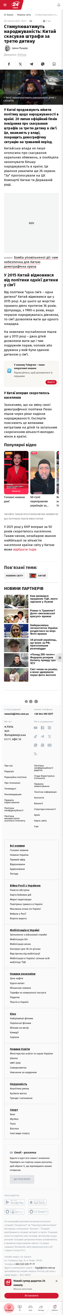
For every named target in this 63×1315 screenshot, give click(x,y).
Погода (14, 873)
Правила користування (11, 801)
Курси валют (17, 983)
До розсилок (22, 1179)
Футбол (14, 1119)
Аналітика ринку (19, 1088)
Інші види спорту (20, 1133)
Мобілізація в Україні (24, 930)
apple (38, 1202)
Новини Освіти (20, 1049)
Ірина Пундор (20, 48)
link (35, 728)
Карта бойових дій (20, 894)
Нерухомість (18, 1084)
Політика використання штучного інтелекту (14, 818)
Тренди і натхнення (21, 1098)
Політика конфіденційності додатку (43, 768)
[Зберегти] (54, 64)
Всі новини (17, 845)
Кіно (13, 1013)
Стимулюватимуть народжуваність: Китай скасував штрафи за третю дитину (46, 15)
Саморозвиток (18, 1067)
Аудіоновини (17, 869)
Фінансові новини (20, 987)
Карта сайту (40, 821)
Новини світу (24, 15)
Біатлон (14, 1128)
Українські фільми (20, 1022)
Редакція (9, 771)
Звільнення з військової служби (28, 934)
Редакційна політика (15, 777)
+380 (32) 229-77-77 (24, 1264)
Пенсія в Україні (19, 1002)
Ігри (36, 826)
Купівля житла (18, 1093)
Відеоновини (17, 864)
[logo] (15, 4)
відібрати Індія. (24, 549)
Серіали (14, 1037)
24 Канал (9, 15)
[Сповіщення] (59, 5)
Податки (15, 997)
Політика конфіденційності (13, 809)
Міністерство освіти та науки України (31, 1053)
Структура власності (45, 809)
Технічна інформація (45, 792)
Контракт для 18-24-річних (25, 948)
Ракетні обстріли (19, 889)
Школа (14, 1058)
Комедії (14, 1032)
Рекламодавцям (12, 794)
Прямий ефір (17, 859)
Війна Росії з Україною (25, 885)
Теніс (13, 1123)
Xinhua (22, 54)
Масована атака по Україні (25, 908)
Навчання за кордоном (23, 1072)
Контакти (39, 798)
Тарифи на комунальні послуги (28, 992)
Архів (37, 815)
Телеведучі (10, 789)
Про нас (8, 766)
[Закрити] (56, 1281)
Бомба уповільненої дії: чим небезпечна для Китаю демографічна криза (31, 261)
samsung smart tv (38, 1212)
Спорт (14, 1109)
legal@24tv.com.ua (45, 1267)
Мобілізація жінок (20, 944)
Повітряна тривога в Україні (26, 904)
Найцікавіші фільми (21, 1018)
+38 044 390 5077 (43, 713)
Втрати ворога (18, 918)
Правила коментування (41, 785)
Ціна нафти (16, 978)
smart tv (14, 1212)
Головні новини (19, 850)
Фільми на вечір (19, 1027)
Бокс (12, 1114)
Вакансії (38, 803)
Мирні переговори (20, 899)
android (14, 1202)
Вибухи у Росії (18, 913)
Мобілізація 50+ (19, 939)
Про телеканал (12, 783)
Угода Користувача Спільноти (44, 777)
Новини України (19, 854)
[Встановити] (31, 1288)
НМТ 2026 (15, 1062)
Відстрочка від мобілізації (25, 953)
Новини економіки (22, 973)
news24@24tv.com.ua (16, 713)
